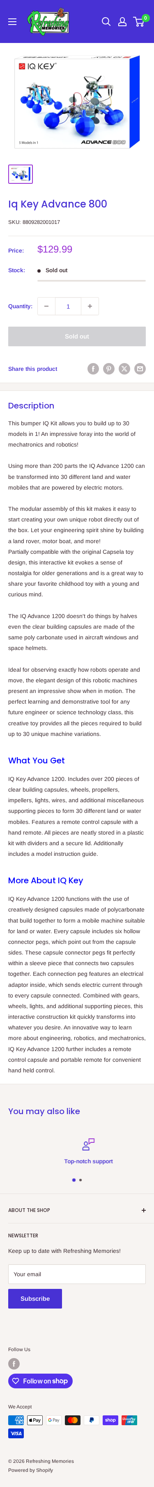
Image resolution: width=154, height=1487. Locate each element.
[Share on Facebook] (93, 368)
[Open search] (106, 21)
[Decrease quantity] (46, 306)
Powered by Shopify (30, 1470)
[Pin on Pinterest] (109, 368)
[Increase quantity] (90, 306)
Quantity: (20, 306)
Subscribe (35, 1298)
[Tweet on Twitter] (124, 368)
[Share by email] (140, 368)
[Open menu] (12, 21)
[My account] (122, 21)
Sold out (77, 336)
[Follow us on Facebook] (14, 1364)
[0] (139, 22)
